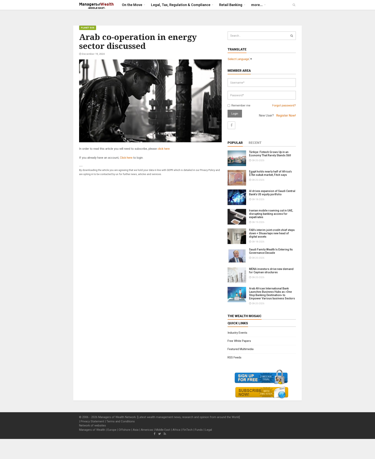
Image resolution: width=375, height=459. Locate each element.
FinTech (188, 430)
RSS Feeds (234, 357)
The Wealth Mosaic (245, 316)
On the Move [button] (132, 5)
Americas (147, 430)
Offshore (124, 430)
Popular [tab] (235, 143)
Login (234, 113)
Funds (199, 430)
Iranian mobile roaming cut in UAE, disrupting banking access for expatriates (271, 214)
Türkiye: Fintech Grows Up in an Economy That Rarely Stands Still (270, 153)
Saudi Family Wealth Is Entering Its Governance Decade (271, 251)
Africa (176, 430)
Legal (208, 430)
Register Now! (286, 115)
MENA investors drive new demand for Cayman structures (271, 270)
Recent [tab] (255, 143)
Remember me (240, 105)
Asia (135, 430)
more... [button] (257, 5)
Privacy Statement (92, 421)
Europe (111, 430)
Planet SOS (87, 28)
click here (164, 148)
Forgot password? (284, 105)
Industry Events (237, 332)
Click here (126, 157)
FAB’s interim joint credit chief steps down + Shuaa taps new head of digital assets (272, 233)
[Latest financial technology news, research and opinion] (96, 6)
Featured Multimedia (241, 349)
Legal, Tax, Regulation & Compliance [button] (180, 5)
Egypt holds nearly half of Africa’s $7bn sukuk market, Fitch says (270, 173)
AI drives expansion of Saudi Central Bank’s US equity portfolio (272, 192)
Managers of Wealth (92, 430)
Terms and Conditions (120, 421)
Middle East (162, 430)
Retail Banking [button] (230, 5)
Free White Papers (239, 341)
